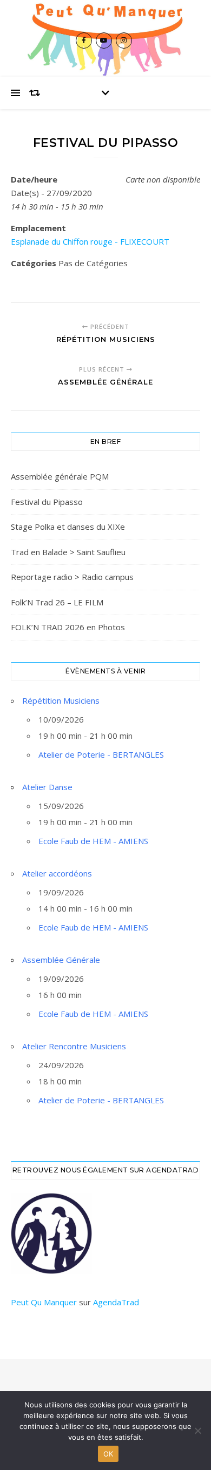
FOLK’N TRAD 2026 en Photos (68, 627)
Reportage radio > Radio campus (72, 576)
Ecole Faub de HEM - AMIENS (93, 840)
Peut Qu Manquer (44, 1302)
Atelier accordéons (57, 873)
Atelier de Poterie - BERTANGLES (101, 754)
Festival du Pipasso (47, 501)
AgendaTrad (116, 1302)
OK (108, 1453)
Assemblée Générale (61, 959)
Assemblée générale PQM (60, 476)
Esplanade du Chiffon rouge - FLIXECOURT (90, 241)
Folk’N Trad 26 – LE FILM (57, 602)
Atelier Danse (47, 786)
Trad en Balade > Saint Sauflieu (68, 552)
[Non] (197, 1430)
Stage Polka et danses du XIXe (68, 526)
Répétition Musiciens (61, 700)
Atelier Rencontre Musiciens (74, 1046)
